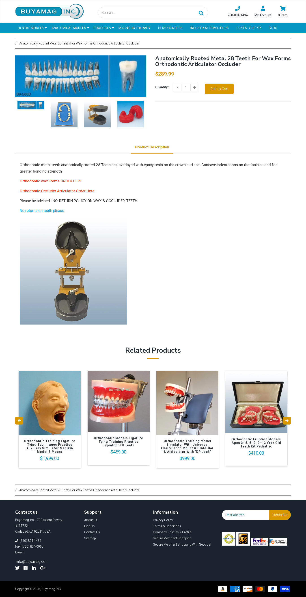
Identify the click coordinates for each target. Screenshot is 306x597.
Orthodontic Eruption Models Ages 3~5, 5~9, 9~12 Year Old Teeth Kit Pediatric (256, 442)
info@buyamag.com (32, 561)
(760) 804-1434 (30, 540)
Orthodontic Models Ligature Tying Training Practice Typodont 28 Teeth (118, 441)
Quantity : (162, 87)
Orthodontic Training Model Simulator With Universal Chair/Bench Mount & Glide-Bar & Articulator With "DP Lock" (187, 446)
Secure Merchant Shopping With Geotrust (182, 544)
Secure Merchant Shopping (172, 538)
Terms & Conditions (167, 526)
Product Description (152, 147)
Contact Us (92, 532)
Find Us (89, 526)
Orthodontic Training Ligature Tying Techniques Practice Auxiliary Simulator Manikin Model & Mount (49, 446)
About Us (90, 520)
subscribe (280, 515)
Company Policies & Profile (172, 532)
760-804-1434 (238, 15)
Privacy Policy (163, 520)
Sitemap (90, 538)
